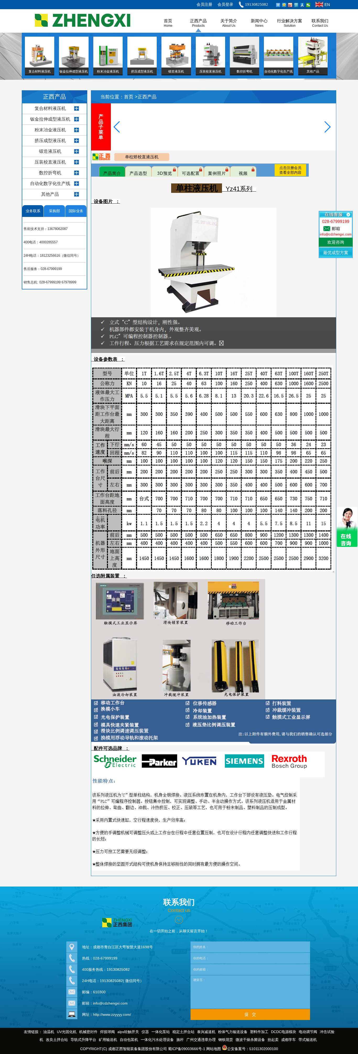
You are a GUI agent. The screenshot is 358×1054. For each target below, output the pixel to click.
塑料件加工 (259, 1032)
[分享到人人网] (302, 5)
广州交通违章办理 (201, 1040)
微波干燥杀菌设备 (250, 1040)
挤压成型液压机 (50, 140)
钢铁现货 (225, 1040)
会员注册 (204, 4)
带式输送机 (308, 1040)
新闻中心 (259, 21)
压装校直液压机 (50, 162)
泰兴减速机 (206, 1032)
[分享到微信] (308, 5)
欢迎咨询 (335, 242)
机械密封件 (88, 1032)
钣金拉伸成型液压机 (50, 119)
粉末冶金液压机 (50, 129)
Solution (290, 25)
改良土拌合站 (57, 1040)
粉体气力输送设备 (232, 1032)
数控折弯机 (50, 172)
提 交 (250, 1014)
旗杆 (180, 1040)
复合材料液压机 (50, 108)
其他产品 (50, 194)
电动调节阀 (308, 1032)
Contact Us (320, 25)
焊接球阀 (107, 1032)
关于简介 (228, 21)
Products (198, 25)
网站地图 (213, 1049)
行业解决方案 (289, 21)
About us (228, 25)
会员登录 (225, 4)
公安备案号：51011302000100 (252, 1049)
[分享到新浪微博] (290, 5)
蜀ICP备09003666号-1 (186, 1049)
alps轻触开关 (128, 1032)
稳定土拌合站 (183, 1032)
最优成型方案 (335, 252)
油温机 (48, 1032)
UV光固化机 (67, 1032)
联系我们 (320, 21)
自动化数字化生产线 (50, 183)
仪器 (145, 1032)
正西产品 (198, 21)
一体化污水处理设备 (157, 1040)
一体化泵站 (160, 1032)
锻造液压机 (50, 151)
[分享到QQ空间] (284, 5)
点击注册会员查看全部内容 (290, 170)
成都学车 (288, 1040)
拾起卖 (273, 1040)
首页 (129, 96)
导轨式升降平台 (83, 1040)
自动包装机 (129, 1040)
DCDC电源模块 (283, 1032)
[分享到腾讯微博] (296, 5)
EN (327, 4)
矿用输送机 (108, 1040)
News (259, 25)
